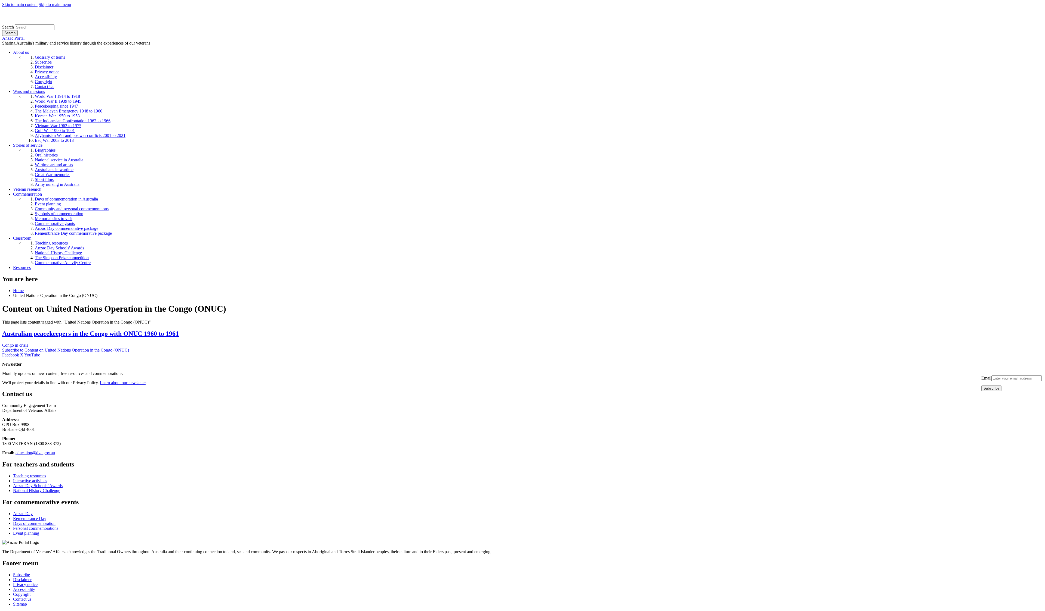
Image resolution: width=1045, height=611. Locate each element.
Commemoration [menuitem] (27, 194)
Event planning (26, 533)
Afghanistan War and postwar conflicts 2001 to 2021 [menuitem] (80, 135)
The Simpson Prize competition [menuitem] (62, 257)
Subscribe (21, 574)
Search (8, 27)
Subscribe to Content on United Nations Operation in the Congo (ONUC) (65, 350)
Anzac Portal (13, 38)
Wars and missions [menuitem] (29, 91)
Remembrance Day (29, 518)
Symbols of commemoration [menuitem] (59, 213)
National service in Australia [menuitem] (59, 160)
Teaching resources (29, 476)
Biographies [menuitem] (45, 150)
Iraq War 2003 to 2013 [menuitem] (54, 140)
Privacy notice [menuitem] (47, 72)
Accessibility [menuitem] (46, 76)
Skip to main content (20, 4)
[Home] (42, 22)
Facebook (10, 355)
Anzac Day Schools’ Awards (38, 485)
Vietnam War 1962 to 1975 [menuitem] (58, 125)
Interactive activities (30, 480)
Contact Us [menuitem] (44, 86)
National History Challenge (36, 490)
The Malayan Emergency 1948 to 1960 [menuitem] (68, 111)
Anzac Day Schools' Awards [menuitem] (59, 248)
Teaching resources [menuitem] (51, 243)
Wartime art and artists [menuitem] (54, 164)
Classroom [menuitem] (22, 238)
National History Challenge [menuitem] (58, 252)
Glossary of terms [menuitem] (50, 57)
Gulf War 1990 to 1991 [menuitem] (55, 130)
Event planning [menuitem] (48, 204)
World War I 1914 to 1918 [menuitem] (57, 96)
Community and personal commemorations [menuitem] (72, 208)
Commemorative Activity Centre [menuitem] (63, 262)
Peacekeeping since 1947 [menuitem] (56, 106)
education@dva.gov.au (35, 452)
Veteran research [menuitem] (27, 189)
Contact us (22, 599)
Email (986, 378)
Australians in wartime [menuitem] (54, 169)
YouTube (32, 355)
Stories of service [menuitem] (27, 145)
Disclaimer (22, 579)
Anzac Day (23, 513)
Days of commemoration (34, 523)
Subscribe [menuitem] (43, 62)
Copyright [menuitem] (43, 81)
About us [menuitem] (21, 52)
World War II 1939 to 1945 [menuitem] (58, 101)
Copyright (21, 594)
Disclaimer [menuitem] (44, 67)
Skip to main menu (55, 4)
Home (18, 290)
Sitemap (20, 604)
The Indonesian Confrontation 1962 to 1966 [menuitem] (72, 120)
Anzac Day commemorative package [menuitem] (66, 228)
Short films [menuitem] (44, 179)
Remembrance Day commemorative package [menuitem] (73, 233)
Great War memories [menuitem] (52, 174)
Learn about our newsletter (123, 382)
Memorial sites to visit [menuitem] (53, 218)
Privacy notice (25, 584)
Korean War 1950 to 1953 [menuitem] (57, 116)
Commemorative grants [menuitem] (55, 223)
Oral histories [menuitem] (46, 155)
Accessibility (24, 589)
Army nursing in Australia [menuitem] (57, 184)
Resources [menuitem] (22, 267)
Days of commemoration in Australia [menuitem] (66, 199)
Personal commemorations (35, 528)
